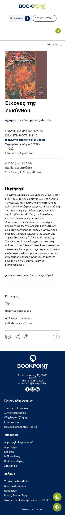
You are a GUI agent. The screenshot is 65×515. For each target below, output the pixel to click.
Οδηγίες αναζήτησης (16, 417)
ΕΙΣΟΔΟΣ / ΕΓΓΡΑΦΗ (44, 18)
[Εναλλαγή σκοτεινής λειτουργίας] (57, 496)
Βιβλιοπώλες (12, 456)
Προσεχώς (10, 490)
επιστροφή (52, 44)
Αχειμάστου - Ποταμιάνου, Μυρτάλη (28, 120)
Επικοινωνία (11, 422)
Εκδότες (9, 451)
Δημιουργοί (11, 447)
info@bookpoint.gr (36, 383)
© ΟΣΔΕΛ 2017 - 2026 (32, 509)
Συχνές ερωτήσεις (15, 412)
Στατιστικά (10, 465)
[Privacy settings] (57, 507)
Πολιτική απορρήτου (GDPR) (20, 426)
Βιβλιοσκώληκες (14, 461)
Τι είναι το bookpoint (16, 408)
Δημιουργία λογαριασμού (18, 442)
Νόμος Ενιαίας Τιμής (16, 495)
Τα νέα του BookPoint (16, 481)
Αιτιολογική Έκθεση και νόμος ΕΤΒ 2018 (27, 500)
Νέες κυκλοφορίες (15, 486)
